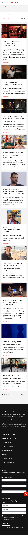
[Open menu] (2, 3)
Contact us (6, 442)
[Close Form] (26, 494)
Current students (9, 439)
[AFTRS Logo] (14, 2)
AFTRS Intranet (7, 462)
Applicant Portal (8, 435)
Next (22, 394)
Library (4, 454)
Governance (6, 450)
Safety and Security (9, 446)
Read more (6, 62)
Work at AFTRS (7, 458)
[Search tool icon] (26, 2)
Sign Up (5, 523)
